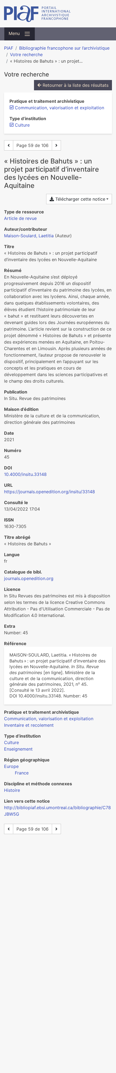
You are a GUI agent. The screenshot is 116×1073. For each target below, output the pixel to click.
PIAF (8, 48)
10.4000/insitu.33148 (25, 474)
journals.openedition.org (28, 578)
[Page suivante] (56, 145)
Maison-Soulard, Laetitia (29, 235)
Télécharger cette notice (79, 199)
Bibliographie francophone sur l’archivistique (64, 48)
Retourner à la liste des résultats (74, 85)
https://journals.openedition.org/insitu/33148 (49, 491)
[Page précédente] (8, 145)
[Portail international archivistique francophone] (58, 13)
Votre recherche (26, 54)
